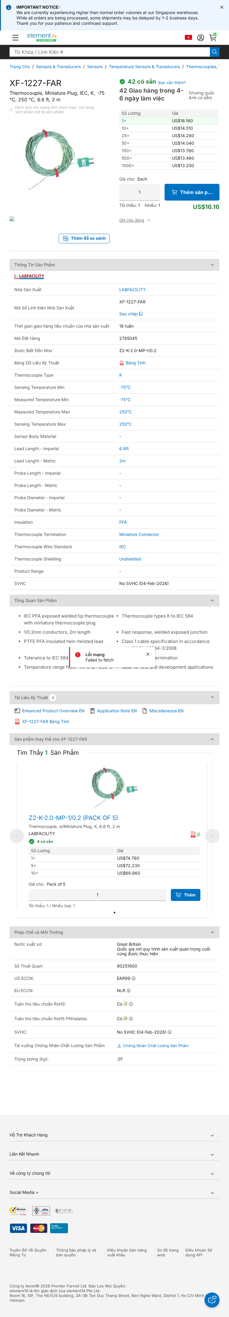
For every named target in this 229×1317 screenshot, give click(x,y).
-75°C (125, 387)
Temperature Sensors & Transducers (144, 66)
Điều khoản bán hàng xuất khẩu (127, 1252)
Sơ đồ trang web (168, 1252)
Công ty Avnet (23, 1286)
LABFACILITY (132, 289)
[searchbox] (110, 52)
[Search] (214, 52)
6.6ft (124, 448)
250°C (125, 411)
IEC (122, 546)
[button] (15, 37)
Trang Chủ (20, 66)
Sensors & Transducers (58, 66)
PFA (123, 522)
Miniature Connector (139, 534)
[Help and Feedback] (212, 1299)
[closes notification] (222, 7)
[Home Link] (53, 37)
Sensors (95, 66)
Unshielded (130, 558)
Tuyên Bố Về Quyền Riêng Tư (28, 1252)
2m (122, 460)
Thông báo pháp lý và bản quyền (76, 1252)
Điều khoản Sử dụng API (198, 1252)
